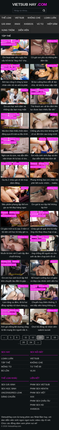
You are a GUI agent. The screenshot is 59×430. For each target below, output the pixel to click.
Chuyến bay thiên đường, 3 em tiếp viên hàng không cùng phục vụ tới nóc (44, 304)
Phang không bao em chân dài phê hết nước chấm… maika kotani (44, 182)
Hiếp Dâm (52, 24)
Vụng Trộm (8, 30)
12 (33, 337)
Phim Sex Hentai (39, 388)
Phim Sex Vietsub (40, 384)
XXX (32, 397)
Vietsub (19, 18)
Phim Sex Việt (37, 392)
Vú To (40, 24)
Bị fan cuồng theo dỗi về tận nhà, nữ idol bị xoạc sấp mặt (44, 83)
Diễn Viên (23, 30)
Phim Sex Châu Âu (40, 401)
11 (26, 337)
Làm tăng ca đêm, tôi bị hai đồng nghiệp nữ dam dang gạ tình (14, 304)
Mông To (6, 366)
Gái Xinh (6, 24)
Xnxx (17, 24)
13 (40, 337)
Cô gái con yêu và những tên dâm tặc (44, 59)
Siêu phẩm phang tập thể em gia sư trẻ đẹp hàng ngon (15, 206)
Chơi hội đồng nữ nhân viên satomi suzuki (44, 328)
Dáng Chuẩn (8, 397)
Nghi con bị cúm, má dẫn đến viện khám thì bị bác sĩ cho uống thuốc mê (15, 157)
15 (55, 337)
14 (47, 337)
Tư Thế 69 (35, 366)
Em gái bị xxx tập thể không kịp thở (44, 206)
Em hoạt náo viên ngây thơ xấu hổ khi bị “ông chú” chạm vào (15, 59)
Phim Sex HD (37, 405)
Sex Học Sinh (8, 388)
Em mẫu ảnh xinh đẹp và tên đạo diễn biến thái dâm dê (44, 157)
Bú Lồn (5, 370)
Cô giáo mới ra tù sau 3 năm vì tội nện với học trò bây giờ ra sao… (15, 230)
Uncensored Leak (11, 392)
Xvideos (28, 24)
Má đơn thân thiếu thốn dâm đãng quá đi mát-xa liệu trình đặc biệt (15, 133)
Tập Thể (5, 362)
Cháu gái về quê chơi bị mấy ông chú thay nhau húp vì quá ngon (44, 230)
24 (31, 342)
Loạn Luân (50, 18)
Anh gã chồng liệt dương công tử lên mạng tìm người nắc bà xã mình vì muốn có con (14, 329)
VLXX (32, 370)
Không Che (34, 18)
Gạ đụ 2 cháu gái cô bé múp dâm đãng (15, 181)
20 (23, 342)
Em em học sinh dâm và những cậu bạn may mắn (14, 108)
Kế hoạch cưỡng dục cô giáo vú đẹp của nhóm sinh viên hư (44, 279)
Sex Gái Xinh (8, 384)
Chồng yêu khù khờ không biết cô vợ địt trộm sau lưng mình (44, 132)
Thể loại (6, 18)
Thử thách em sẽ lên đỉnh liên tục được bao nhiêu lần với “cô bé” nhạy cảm (44, 108)
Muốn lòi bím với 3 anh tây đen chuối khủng (15, 255)
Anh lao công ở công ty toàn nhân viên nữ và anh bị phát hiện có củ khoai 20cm (15, 84)
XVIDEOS (34, 409)
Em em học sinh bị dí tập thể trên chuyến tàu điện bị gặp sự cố (15, 280)
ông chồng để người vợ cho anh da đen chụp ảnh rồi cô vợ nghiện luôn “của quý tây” (44, 255)
